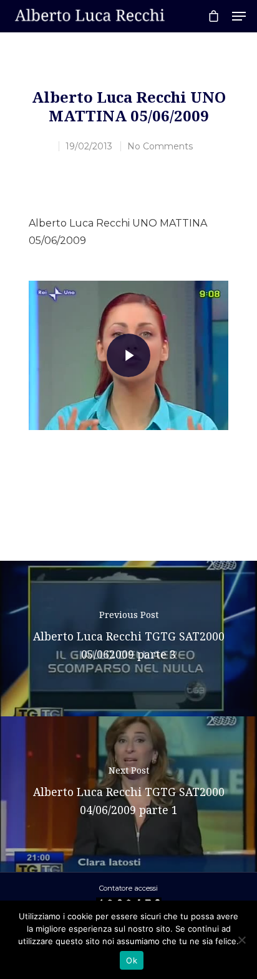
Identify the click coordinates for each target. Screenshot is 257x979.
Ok (131, 960)
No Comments (160, 146)
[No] (241, 940)
